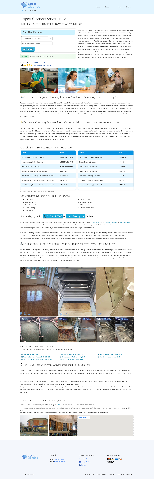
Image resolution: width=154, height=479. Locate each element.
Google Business (86, 462)
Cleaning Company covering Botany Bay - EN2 (38, 359)
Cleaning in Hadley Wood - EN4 (110, 357)
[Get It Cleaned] (30, 5)
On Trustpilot (83, 459)
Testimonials (129, 474)
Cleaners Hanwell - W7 (30, 354)
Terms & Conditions (101, 474)
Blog (119, 7)
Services (107, 7)
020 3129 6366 (30, 10)
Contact (128, 7)
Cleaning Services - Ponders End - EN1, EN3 (37, 357)
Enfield (59, 405)
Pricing (86, 474)
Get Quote (28, 49)
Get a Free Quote (75, 216)
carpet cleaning (95, 222)
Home (98, 7)
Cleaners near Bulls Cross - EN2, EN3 (73, 357)
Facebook (84, 465)
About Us (91, 474)
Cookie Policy (120, 474)
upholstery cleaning (110, 222)
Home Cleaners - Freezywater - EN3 (111, 354)
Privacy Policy (111, 474)
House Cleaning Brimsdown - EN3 (72, 359)
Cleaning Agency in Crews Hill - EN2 (72, 354)
